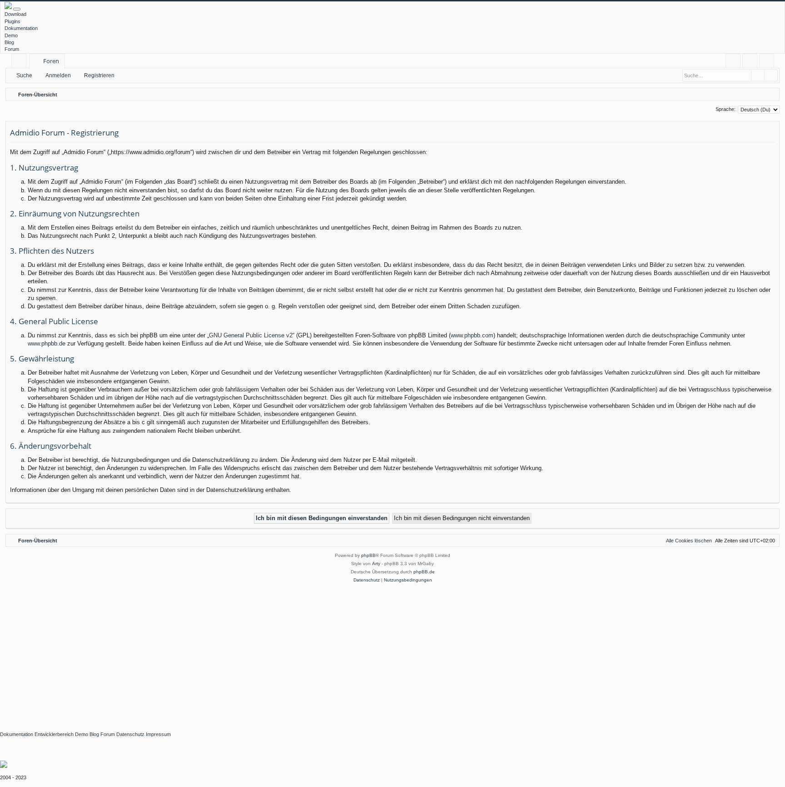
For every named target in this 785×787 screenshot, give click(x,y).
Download (15, 14)
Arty (376, 563)
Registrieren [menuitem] (768, 62)
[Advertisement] (272, 652)
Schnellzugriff (20, 62)
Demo (11, 35)
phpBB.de (424, 571)
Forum (12, 49)
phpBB (368, 555)
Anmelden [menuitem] (751, 62)
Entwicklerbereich (54, 734)
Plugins (12, 21)
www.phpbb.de (46, 343)
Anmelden (58, 75)
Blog (9, 42)
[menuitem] (733, 61)
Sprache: (725, 109)
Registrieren (99, 75)
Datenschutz (130, 734)
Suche (24, 75)
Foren (51, 61)
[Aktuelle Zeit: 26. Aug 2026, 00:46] (770, 95)
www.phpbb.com (472, 335)
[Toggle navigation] (16, 9)
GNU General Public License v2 (251, 335)
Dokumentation (21, 28)
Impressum (158, 734)
